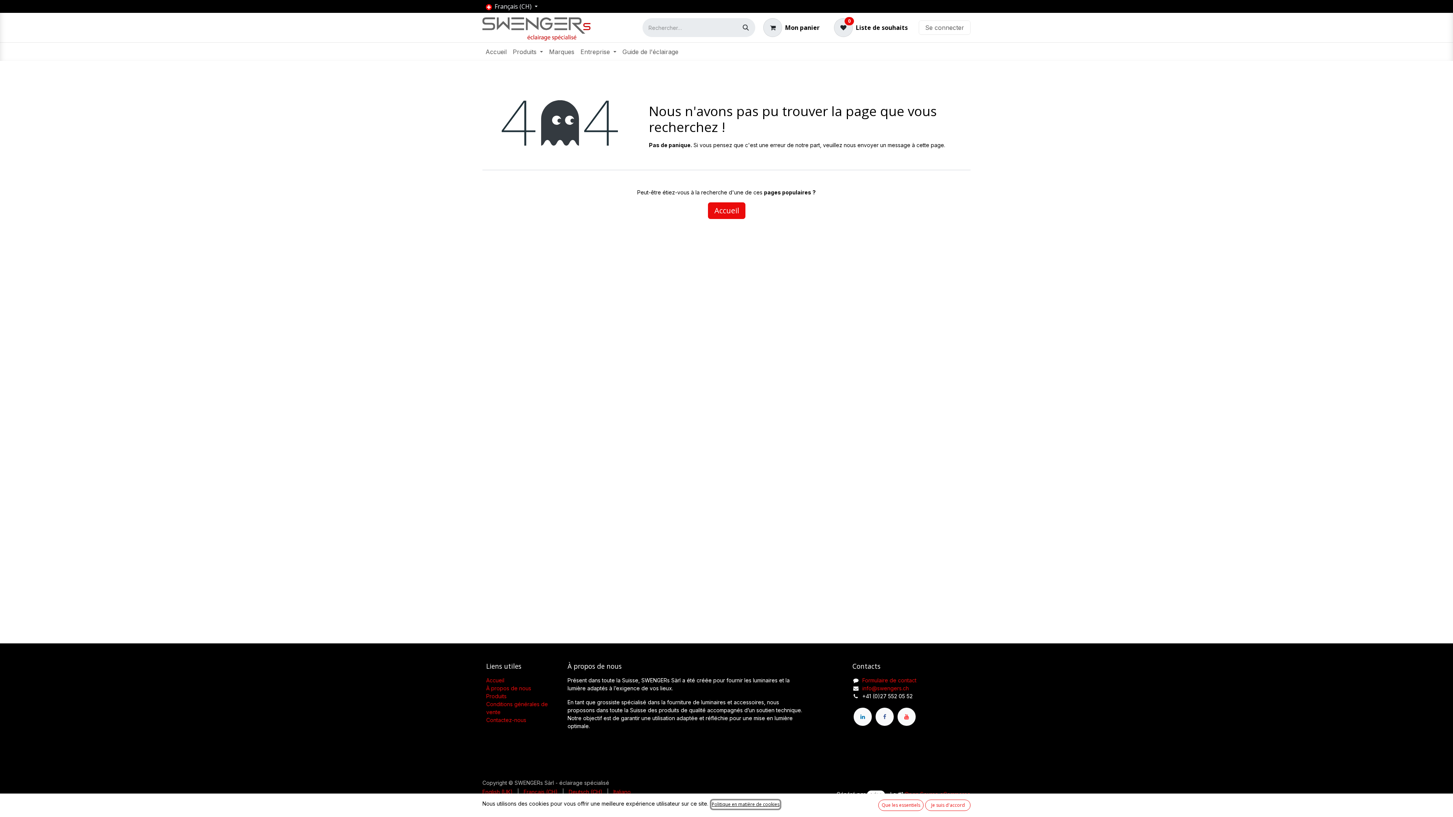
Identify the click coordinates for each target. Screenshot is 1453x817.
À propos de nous (508, 688)
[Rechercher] (745, 27)
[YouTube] (907, 717)
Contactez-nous (506, 720)
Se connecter (944, 27)
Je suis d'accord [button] (948, 805)
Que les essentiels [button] (901, 805)
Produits (496, 696)
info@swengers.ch (885, 688)
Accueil (726, 210)
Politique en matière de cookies (745, 804)
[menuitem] (496, 51)
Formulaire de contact (889, 680)
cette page (930, 145)
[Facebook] (885, 717)
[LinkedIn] (863, 717)
